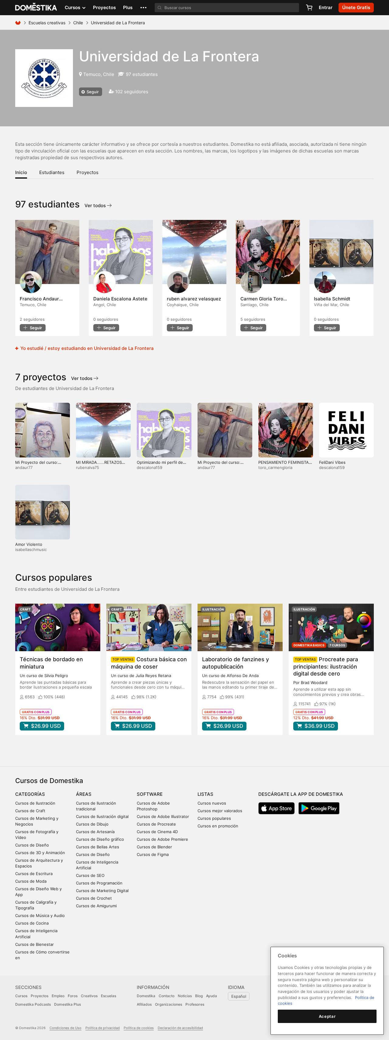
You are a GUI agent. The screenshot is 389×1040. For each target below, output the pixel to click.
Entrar (325, 7)
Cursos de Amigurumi (96, 905)
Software (150, 794)
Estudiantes (51, 172)
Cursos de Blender (154, 846)
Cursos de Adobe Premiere (162, 839)
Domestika (146, 996)
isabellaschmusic (31, 549)
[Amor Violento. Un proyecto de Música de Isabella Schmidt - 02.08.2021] (341, 252)
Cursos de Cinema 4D (157, 831)
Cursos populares (214, 818)
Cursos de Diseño (32, 845)
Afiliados (144, 1004)
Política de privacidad (102, 1028)
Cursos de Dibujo (92, 824)
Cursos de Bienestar (34, 944)
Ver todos (95, 205)
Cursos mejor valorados (220, 810)
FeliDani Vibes (332, 462)
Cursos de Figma (153, 854)
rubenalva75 (87, 467)
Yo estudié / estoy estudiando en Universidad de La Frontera (86, 348)
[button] (143, 7)
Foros (72, 996)
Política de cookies (139, 1028)
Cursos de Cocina (32, 923)
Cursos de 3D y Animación (40, 852)
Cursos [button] (73, 7)
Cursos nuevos (212, 803)
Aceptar (327, 1016)
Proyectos (104, 7)
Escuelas (108, 996)
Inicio (21, 172)
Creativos (89, 996)
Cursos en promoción (218, 825)
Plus (128, 7)
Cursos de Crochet (94, 898)
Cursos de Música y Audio (40, 915)
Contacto (166, 996)
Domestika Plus (67, 1004)
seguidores (32, 319)
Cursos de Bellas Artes (97, 846)
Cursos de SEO (90, 875)
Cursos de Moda (30, 881)
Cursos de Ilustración (35, 803)
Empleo (58, 996)
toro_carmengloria (275, 467)
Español (238, 996)
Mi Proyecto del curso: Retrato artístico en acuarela (42, 465)
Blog (199, 996)
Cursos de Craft (30, 810)
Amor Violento (28, 544)
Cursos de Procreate (156, 824)
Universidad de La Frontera (169, 56)
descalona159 (149, 467)
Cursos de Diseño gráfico (100, 839)
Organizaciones (168, 1004)
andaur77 (24, 467)
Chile (78, 22)
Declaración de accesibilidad (180, 1028)
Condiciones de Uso (65, 1028)
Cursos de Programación (99, 883)
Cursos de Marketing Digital (102, 890)
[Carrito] (309, 7)
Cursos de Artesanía (95, 831)
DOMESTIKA (36, 7)
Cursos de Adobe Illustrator (163, 816)
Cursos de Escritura (34, 873)
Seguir (92, 91)
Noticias (185, 996)
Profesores (194, 1004)
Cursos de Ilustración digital (102, 816)
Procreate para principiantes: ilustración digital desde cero (325, 666)
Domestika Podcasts (33, 1004)
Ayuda (211, 996)
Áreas (83, 794)
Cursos (21, 996)
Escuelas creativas (47, 22)
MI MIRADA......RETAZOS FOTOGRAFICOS (99, 465)
